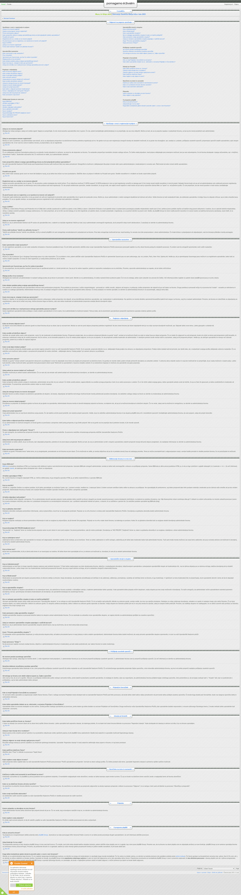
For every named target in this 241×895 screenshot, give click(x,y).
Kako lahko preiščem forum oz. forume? (135, 68)
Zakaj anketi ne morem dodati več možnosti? (16, 79)
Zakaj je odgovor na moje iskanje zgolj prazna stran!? (139, 72)
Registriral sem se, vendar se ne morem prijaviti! (17, 39)
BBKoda (5, 466)
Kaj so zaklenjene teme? (10, 115)
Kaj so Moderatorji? (129, 31)
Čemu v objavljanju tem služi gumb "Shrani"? (16, 91)
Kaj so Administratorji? (129, 29)
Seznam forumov (9, 18)
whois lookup (180, 856)
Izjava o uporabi (201, 872)
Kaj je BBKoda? (7, 101)
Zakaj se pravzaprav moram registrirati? (15, 31)
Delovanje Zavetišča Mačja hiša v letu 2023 (129, 14)
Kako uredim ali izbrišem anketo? (13, 81)
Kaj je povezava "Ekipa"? (130, 43)
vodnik (12, 468)
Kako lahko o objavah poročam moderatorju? (16, 89)
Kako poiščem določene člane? (132, 74)
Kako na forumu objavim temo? (12, 71)
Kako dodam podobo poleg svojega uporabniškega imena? (20, 61)
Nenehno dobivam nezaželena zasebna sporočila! (138, 51)
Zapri (32, 863)
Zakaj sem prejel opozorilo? (11, 87)
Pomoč (3, 4)
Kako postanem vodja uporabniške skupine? (136, 37)
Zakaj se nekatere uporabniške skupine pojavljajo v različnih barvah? (144, 39)
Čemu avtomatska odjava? (11, 33)
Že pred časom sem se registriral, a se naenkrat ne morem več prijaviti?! (25, 41)
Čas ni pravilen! (7, 55)
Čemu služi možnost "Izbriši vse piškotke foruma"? (18, 46)
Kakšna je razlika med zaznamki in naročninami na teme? (140, 83)
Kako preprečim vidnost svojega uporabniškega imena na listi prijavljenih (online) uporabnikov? (31, 35)
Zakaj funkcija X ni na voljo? (131, 104)
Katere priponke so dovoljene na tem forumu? (136, 93)
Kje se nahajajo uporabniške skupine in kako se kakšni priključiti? (142, 35)
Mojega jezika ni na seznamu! (11, 59)
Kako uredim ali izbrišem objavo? (12, 73)
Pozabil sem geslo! (8, 37)
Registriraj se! (228, 4)
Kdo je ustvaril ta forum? (130, 102)
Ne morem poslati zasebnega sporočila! (135, 49)
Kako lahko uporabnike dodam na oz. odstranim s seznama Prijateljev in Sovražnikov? (149, 62)
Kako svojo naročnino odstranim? (133, 86)
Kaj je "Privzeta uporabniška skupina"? (134, 41)
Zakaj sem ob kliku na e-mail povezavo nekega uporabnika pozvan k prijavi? (26, 65)
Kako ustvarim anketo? (10, 77)
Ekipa (209, 872)
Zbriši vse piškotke (217, 872)
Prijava (236, 4)
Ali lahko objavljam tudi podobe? (12, 107)
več (14, 892)
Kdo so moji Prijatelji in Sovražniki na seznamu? (137, 60)
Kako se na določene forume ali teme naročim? (137, 85)
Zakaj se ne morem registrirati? (12, 45)
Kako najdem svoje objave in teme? (133, 76)
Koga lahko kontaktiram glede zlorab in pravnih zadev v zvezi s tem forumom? (146, 105)
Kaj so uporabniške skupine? (131, 33)
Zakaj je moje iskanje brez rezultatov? (134, 70)
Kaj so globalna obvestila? (10, 109)
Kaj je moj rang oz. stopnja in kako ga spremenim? (18, 63)
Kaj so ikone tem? (8, 117)
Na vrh (7, 133)
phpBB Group (43, 835)
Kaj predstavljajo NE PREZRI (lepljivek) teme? (16, 113)
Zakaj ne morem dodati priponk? (12, 85)
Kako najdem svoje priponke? (132, 95)
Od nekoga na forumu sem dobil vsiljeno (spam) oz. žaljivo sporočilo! (144, 53)
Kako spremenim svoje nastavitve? (13, 53)
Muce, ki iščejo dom (103, 14)
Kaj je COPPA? (7, 43)
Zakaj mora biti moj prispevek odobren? (14, 93)
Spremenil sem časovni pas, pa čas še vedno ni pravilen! (20, 57)
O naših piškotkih (27, 889)
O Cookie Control (11, 863)
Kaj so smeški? (7, 105)
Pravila (9, 4)
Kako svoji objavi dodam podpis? (12, 75)
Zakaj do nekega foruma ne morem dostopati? (17, 83)
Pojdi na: (199, 868)
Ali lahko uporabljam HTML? (11, 103)
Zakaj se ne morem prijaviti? (11, 29)
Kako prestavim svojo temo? (11, 94)
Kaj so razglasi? (7, 111)
